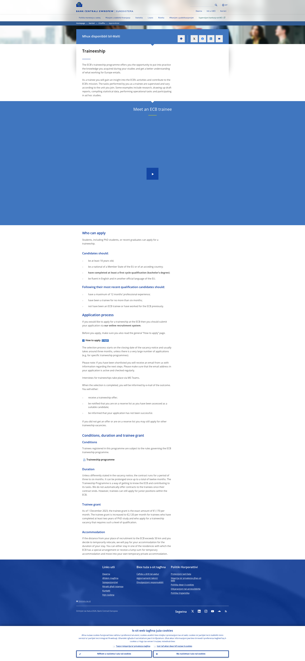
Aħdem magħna (110, 578)
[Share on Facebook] (202, 38)
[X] (192, 611)
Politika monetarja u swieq (89, 18)
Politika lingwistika (180, 593)
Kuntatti (106, 591)
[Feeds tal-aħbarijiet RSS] (226, 611)
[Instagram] (206, 611)
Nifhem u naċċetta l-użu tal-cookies (114, 654)
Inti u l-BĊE (211, 11)
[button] (220, 5)
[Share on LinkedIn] (210, 38)
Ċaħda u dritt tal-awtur (148, 574)
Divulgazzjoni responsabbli (150, 582)
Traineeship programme (100, 460)
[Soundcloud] (219, 611)
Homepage (80, 23)
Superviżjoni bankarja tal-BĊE (211, 18)
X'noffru (102, 23)
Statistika (139, 18)
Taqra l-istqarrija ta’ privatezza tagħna (133, 646)
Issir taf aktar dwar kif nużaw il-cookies (174, 646)
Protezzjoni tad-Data (181, 574)
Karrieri (223, 11)
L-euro (150, 18)
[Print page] (181, 38)
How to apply (93, 340)
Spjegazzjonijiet (110, 582)
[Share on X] (194, 38)
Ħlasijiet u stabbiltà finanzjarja (118, 18)
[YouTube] (212, 611)
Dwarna (199, 11)
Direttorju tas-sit (85, 601)
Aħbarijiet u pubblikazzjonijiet (181, 18)
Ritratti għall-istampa (112, 587)
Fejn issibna (108, 595)
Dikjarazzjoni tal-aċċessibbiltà (185, 589)
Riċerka (161, 18)
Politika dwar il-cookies (182, 585)
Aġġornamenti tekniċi (147, 578)
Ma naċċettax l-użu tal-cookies (190, 654)
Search (216, 5)
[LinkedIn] (199, 611)
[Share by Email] (219, 38)
